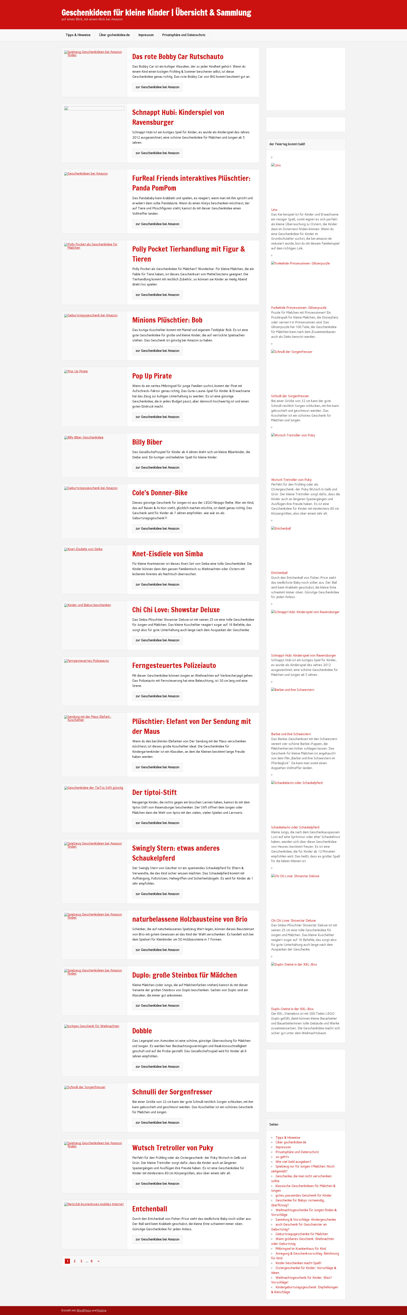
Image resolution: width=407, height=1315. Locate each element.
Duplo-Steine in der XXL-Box (292, 1009)
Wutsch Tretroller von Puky (291, 480)
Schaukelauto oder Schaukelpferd (295, 827)
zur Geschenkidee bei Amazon (157, 87)
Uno (274, 210)
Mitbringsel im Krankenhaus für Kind (301, 1249)
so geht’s (282, 1157)
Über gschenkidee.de (114, 35)
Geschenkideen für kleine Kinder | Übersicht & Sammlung (156, 12)
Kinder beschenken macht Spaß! (298, 1263)
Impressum (146, 35)
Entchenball (279, 573)
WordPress (84, 1310)
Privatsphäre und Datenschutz (183, 35)
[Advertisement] (306, 79)
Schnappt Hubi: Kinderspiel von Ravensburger (303, 655)
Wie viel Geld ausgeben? (293, 1162)
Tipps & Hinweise (78, 35)
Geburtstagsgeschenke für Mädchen (302, 1234)
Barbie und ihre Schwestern (291, 734)
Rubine (101, 1310)
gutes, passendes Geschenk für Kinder (304, 1195)
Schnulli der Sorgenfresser (290, 396)
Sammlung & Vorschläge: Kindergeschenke (306, 1220)
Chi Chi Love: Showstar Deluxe (293, 921)
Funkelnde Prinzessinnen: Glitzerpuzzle (298, 308)
